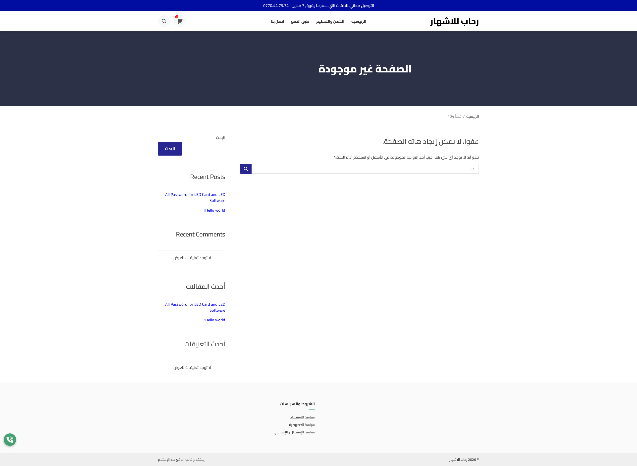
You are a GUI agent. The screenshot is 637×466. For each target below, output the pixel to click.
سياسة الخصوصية (302, 424)
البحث (220, 137)
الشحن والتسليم (330, 21)
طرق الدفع (300, 21)
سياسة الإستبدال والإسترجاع (294, 432)
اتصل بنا (277, 21)
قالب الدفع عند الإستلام (175, 459)
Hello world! (214, 210)
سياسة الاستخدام (302, 417)
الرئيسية (358, 21)
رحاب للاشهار (454, 21)
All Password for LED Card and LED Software (195, 197)
